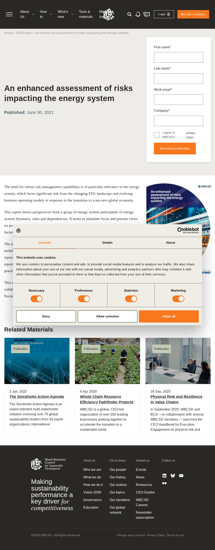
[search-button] (129, 14)
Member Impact (105, 14)
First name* (162, 47)
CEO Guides (145, 492)
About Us (24, 14)
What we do (92, 477)
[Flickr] (164, 483)
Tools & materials (86, 14)
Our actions (118, 485)
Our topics (117, 492)
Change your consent (131, 535)
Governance (92, 500)
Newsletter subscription (145, 515)
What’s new (63, 14)
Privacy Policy (156, 535)
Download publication (175, 148)
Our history (118, 477)
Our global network (117, 510)
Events (141, 469)
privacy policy (191, 135)
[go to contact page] (146, 14)
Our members (120, 500)
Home (8, 33)
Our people (118, 469)
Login (161, 14)
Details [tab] (107, 242)
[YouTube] (181, 475)
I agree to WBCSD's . (182, 135)
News (140, 477)
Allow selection (107, 316)
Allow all (169, 316)
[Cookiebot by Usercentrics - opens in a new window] (180, 230)
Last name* (162, 68)
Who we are (92, 469)
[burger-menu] (9, 14)
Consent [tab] (44, 242)
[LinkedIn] (164, 475)
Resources (144, 485)
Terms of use (175, 535)
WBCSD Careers (142, 502)
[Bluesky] (172, 475)
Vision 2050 (92, 492)
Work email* (163, 89)
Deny (46, 316)
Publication (24, 33)
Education (90, 507)
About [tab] (170, 242)
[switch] (84, 298)
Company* (162, 110)
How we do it (93, 485)
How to (43, 14)
